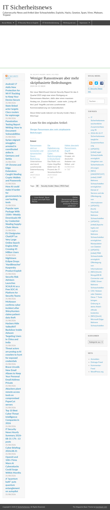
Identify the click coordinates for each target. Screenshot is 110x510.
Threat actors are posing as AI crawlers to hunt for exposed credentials (14, 354)
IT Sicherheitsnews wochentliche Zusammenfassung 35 (97, 123)
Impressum (83, 23)
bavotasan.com (101, 507)
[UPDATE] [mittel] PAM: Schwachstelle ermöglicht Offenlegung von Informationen (97, 259)
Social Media (7, 23)
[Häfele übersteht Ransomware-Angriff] (73, 157)
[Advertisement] (55, 49)
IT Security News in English (28, 23)
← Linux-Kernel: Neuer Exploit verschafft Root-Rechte (41, 199)
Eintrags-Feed (97, 362)
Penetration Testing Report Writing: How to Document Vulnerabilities (14, 127)
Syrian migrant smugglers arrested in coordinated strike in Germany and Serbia (13, 149)
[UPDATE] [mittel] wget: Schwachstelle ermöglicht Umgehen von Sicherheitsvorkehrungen (97, 158)
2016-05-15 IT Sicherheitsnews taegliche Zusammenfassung (97, 139)
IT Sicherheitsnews (27, 7)
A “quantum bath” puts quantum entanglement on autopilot (13, 485)
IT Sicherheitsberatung (51, 23)
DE (31, 74)
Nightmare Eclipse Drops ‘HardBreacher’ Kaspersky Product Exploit (13, 264)
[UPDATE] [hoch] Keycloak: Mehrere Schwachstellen (97, 212)
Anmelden (95, 359)
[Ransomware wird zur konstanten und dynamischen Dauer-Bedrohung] (38, 161)
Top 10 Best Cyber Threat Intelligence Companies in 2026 (12, 416)
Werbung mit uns (69, 23)
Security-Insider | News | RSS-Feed (45, 74)
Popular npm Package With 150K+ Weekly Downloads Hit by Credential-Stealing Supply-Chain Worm (14, 217)
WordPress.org (97, 372)
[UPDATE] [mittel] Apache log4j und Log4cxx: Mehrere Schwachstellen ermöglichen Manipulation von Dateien (97, 234)
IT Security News (12, 77)
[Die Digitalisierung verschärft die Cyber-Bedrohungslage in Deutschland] (56, 161)
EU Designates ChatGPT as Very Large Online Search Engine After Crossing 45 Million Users (13, 242)
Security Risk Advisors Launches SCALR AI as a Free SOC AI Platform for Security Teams (13, 286)
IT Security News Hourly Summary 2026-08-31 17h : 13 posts (14, 435)
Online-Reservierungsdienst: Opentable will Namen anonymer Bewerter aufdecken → (69, 201)
